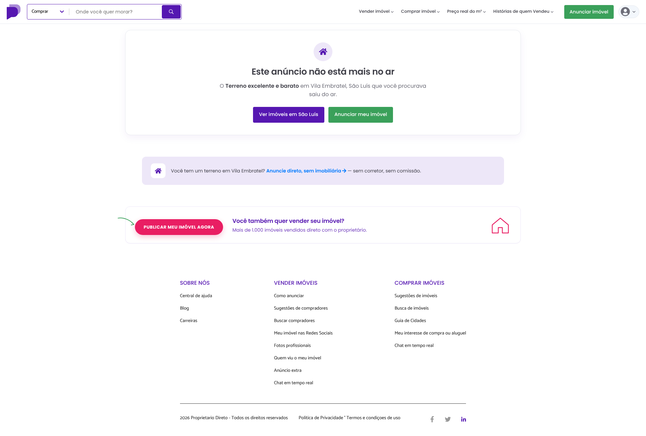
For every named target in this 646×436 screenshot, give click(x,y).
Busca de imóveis (412, 308)
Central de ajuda (196, 296)
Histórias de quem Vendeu (521, 11)
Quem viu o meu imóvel (297, 358)
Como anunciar (289, 296)
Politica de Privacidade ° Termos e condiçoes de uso (349, 418)
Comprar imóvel (418, 11)
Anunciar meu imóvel (360, 114)
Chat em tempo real (293, 383)
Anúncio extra (287, 370)
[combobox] (116, 11)
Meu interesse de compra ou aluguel (430, 333)
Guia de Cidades (410, 320)
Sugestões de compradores (301, 308)
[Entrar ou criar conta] (628, 11)
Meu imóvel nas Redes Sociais (303, 333)
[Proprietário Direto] (14, 11)
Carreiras (189, 320)
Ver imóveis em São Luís (288, 114)
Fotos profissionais (292, 345)
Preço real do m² (464, 11)
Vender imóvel (374, 11)
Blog (184, 308)
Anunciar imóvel (589, 11)
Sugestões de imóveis (416, 296)
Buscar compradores (294, 320)
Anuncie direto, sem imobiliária (304, 170)
